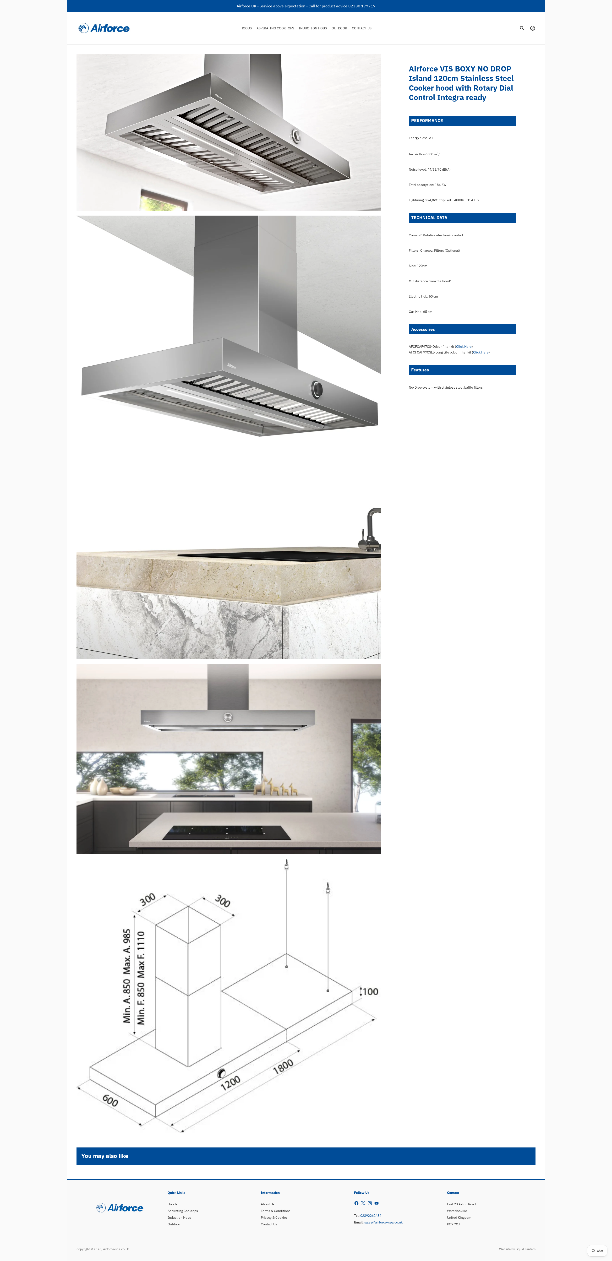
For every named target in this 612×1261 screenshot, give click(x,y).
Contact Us (269, 1224)
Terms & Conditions (275, 1211)
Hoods (172, 1204)
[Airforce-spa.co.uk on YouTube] (376, 1203)
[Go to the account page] (532, 28)
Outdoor (174, 1224)
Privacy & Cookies (274, 1217)
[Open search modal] (522, 28)
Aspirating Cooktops (183, 1211)
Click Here (464, 347)
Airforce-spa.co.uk (116, 1249)
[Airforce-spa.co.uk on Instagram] (369, 1203)
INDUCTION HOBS (313, 28)
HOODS (246, 28)
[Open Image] (228, 132)
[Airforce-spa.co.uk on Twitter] (363, 1203)
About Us (267, 1204)
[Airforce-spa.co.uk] (103, 28)
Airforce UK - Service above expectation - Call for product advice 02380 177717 (306, 6)
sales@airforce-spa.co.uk (383, 1222)
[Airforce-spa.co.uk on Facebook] (356, 1203)
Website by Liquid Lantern (517, 1249)
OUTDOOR (339, 28)
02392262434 (370, 1215)
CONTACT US (362, 28)
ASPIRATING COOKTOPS (275, 28)
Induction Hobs (179, 1217)
